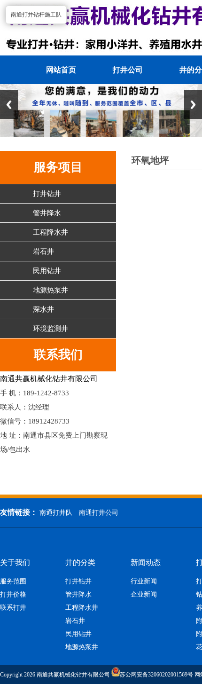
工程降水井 (50, 232)
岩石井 (43, 251)
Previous (9, 104)
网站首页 (61, 70)
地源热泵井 (50, 290)
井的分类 (80, 562)
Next (193, 104)
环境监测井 (50, 328)
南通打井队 (55, 512)
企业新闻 (144, 594)
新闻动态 (146, 562)
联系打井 (13, 608)
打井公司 (128, 70)
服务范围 (13, 581)
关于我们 (15, 562)
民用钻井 (47, 271)
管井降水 (47, 213)
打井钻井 (47, 193)
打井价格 (13, 594)
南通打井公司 (98, 512)
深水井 (43, 309)
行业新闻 (144, 581)
